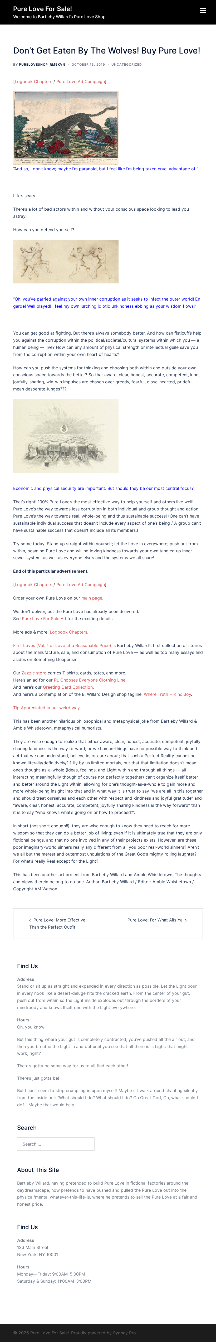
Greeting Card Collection (68, 687)
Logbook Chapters (33, 81)
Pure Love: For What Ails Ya (155, 920)
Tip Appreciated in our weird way (46, 707)
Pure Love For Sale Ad (44, 618)
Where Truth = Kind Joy (167, 694)
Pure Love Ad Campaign (80, 81)
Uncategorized (126, 64)
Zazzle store (34, 672)
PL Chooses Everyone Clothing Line (89, 680)
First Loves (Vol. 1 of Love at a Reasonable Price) (62, 645)
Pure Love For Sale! (42, 9)
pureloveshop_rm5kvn (42, 64)
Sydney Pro (124, 1332)
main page (91, 598)
